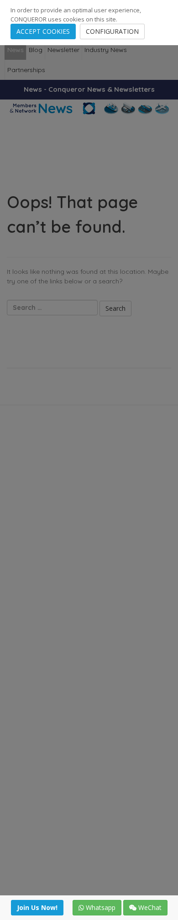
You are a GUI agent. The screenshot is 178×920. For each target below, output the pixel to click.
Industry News (105, 50)
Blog (35, 50)
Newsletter (63, 50)
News (15, 50)
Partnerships (26, 70)
